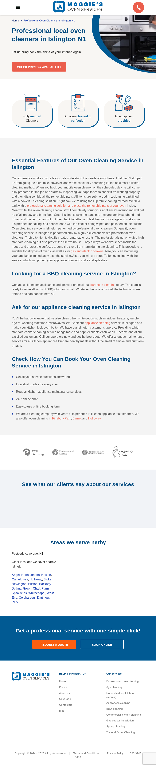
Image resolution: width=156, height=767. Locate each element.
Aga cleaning (114, 687)
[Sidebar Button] (18, 7)
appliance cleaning (97, 323)
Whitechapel (36, 593)
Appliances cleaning (118, 702)
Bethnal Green (21, 588)
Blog (61, 710)
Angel (16, 574)
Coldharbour (27, 597)
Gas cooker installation (120, 720)
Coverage (65, 698)
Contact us (65, 704)
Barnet (76, 418)
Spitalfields (19, 593)
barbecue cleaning (102, 284)
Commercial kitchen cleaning (123, 714)
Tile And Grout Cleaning (120, 732)
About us (64, 692)
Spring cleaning (115, 726)
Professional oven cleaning (122, 681)
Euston (32, 584)
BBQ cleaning (114, 708)
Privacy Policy (115, 753)
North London (30, 574)
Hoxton (46, 574)
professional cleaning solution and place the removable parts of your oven (76, 205)
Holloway (94, 418)
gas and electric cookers (87, 251)
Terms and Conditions (86, 753)
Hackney (45, 584)
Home (62, 681)
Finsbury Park (61, 418)
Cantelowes (20, 579)
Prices (63, 687)
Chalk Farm (41, 588)
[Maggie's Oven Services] (78, 7)
